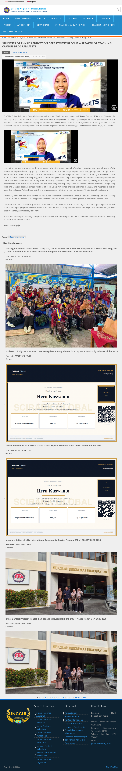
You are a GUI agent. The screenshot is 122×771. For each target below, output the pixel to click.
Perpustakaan (71, 713)
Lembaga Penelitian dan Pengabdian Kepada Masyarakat (75, 730)
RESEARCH (88, 18)
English (33, 1)
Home (3, 37)
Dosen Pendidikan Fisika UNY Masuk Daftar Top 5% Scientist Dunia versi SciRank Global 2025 (53, 445)
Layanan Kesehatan (73, 723)
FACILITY (7, 24)
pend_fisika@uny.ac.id (101, 743)
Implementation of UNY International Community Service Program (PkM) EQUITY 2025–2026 (53, 540)
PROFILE (41, 18)
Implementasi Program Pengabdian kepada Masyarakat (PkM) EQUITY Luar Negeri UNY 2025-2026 (56, 618)
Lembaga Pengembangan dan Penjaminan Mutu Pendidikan (76, 739)
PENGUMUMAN (23, 18)
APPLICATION (23, 24)
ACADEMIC (56, 18)
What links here (20, 52)
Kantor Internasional (74, 720)
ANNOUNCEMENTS (12, 31)
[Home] (30, 10)
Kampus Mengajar (17, 237)
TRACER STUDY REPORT (103, 24)
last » (85, 697)
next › (77, 697)
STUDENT (72, 18)
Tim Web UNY (112, 767)
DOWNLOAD (43, 24)
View (7, 52)
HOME (6, 18)
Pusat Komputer (72, 716)
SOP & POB (105, 18)
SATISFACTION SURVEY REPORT (70, 24)
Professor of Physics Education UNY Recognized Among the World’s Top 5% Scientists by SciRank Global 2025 (62, 351)
